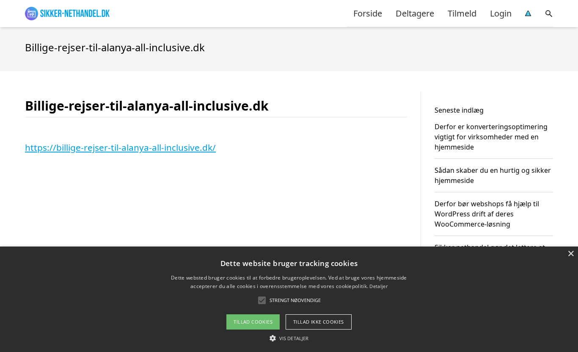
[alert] (289, 299)
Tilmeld (462, 13)
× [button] (570, 254)
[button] (289, 338)
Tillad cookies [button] (253, 322)
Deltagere (415, 13)
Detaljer (378, 286)
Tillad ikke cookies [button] (318, 322)
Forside (367, 13)
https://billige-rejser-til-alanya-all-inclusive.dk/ (120, 147)
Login (501, 13)
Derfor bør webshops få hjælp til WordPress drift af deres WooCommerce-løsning (487, 214)
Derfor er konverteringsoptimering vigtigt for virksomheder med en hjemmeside (491, 137)
